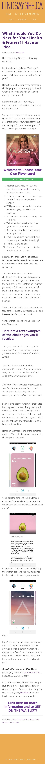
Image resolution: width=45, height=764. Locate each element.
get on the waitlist (21, 189)
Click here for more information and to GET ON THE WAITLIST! (22, 707)
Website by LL (33, 759)
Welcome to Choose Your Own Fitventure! (22, 172)
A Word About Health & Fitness (23, 719)
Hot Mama (25, 692)
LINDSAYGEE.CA (22, 6)
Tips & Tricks (14, 722)
